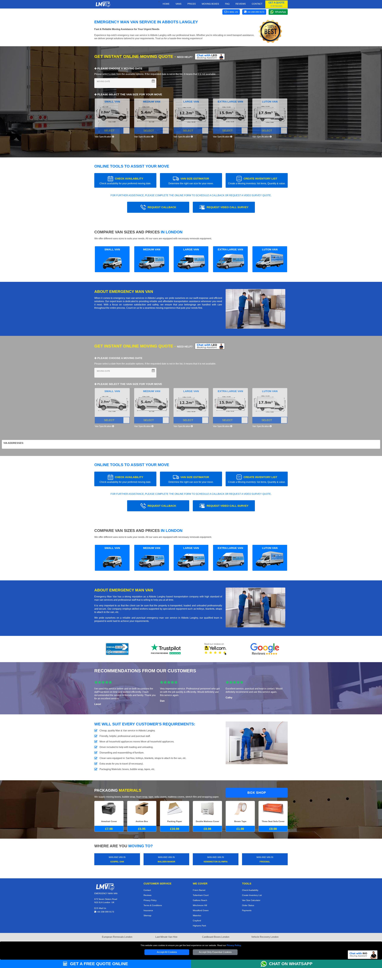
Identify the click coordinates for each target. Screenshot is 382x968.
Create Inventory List (252, 895)
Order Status (248, 905)
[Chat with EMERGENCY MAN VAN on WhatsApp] (265, 964)
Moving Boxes (210, 3)
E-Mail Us (101, 908)
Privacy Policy (234, 945)
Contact (257, 3)
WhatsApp (280, 12)
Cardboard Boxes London (215, 937)
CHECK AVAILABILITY (125, 181)
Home (166, 3)
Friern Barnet (199, 890)
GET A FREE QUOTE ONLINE (98, 963)
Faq (227, 3)
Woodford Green (201, 910)
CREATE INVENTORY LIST (256, 181)
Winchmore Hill (200, 905)
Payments (246, 910)
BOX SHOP (256, 792)
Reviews (240, 3)
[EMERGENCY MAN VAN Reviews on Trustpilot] (166, 649)
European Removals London (117, 937)
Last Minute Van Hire (166, 937)
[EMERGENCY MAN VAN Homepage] (102, 4)
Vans (178, 3)
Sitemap (147, 915)
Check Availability (250, 890)
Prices (191, 3)
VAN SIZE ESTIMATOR (191, 181)
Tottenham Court (201, 895)
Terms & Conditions (153, 905)
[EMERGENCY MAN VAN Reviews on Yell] (215, 649)
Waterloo (197, 915)
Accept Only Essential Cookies (215, 952)
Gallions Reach (200, 900)
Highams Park (199, 925)
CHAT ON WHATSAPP (290, 963)
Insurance (148, 910)
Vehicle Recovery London (265, 937)
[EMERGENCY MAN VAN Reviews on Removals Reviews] (117, 649)
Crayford (197, 920)
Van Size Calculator (251, 900)
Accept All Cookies (167, 952)
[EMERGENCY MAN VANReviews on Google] (264, 649)
